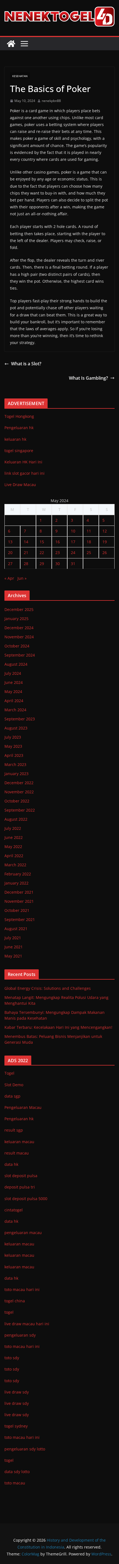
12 (104, 531)
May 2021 (13, 956)
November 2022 (19, 791)
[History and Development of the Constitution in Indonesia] (11, 43)
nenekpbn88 (51, 100)
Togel (9, 1073)
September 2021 (19, 919)
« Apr (9, 578)
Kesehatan (20, 76)
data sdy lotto (17, 1471)
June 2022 (13, 837)
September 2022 (19, 810)
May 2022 (13, 846)
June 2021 (13, 946)
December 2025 (18, 609)
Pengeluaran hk (18, 427)
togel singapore (18, 450)
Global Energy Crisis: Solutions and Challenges (47, 988)
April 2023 (13, 755)
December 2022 (18, 782)
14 (26, 541)
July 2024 (12, 673)
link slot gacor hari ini (24, 473)
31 (73, 563)
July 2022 (12, 828)
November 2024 (19, 636)
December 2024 (18, 627)
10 (73, 531)
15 (42, 541)
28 (26, 563)
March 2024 (15, 709)
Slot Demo (13, 1084)
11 (89, 531)
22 (42, 552)
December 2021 (18, 892)
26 (104, 552)
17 (73, 541)
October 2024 (16, 646)
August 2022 (15, 819)
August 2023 (15, 728)
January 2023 (16, 773)
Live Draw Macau (20, 484)
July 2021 (12, 937)
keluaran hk (15, 439)
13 (10, 541)
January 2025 (16, 618)
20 (10, 552)
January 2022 (16, 883)
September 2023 (19, 718)
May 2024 (13, 691)
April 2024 (13, 700)
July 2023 (12, 737)
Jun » (22, 578)
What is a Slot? (26, 364)
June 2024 (13, 682)
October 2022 (16, 801)
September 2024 (19, 655)
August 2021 (15, 928)
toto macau (14, 1483)
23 (57, 552)
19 (104, 541)
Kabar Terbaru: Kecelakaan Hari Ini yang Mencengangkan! (58, 1027)
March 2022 (15, 864)
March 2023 (15, 764)
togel (9, 1460)
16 (57, 541)
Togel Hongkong (19, 416)
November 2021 (19, 901)
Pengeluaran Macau (23, 1107)
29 (42, 563)
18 (89, 541)
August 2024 (15, 664)
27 (10, 563)
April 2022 (13, 855)
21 (26, 552)
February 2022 (17, 874)
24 (73, 552)
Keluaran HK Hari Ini (23, 462)
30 (57, 563)
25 (89, 552)
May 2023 (13, 746)
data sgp (12, 1096)
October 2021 (16, 910)
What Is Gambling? (88, 378)
